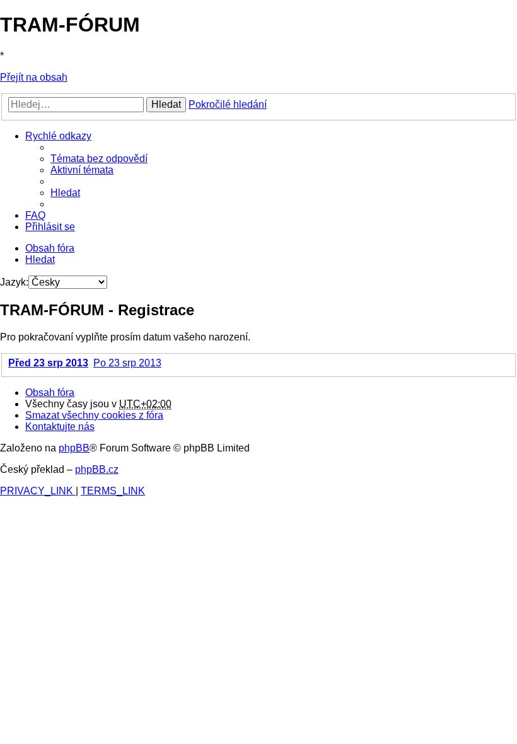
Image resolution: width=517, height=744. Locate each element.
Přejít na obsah (33, 77)
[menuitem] (99, 158)
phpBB (74, 448)
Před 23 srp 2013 (48, 362)
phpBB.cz (97, 469)
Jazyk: (14, 282)
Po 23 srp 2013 (127, 362)
